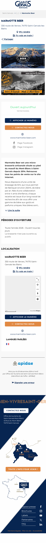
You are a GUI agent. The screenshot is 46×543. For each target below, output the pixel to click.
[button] (23, 56)
